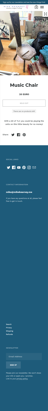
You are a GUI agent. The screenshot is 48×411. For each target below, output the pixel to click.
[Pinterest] (24, 167)
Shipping (9, 331)
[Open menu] (42, 7)
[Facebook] (13, 167)
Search (9, 324)
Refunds (9, 334)
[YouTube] (18, 167)
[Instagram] (29, 167)
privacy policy (22, 379)
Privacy (9, 328)
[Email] (34, 167)
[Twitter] (8, 167)
